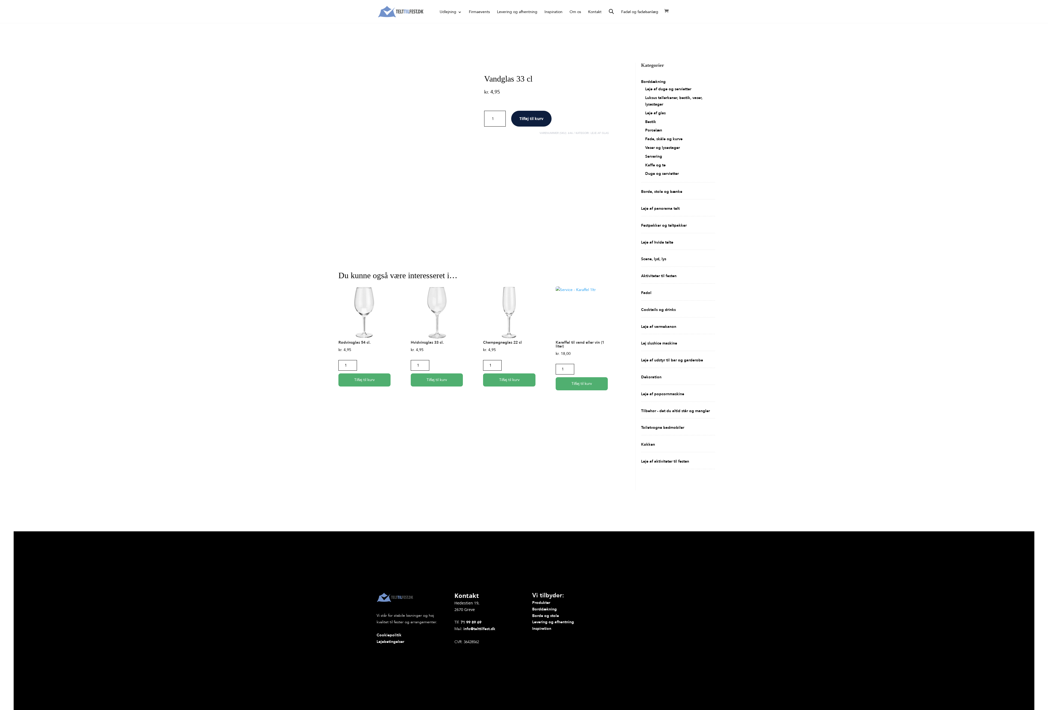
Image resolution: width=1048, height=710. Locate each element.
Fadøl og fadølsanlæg (639, 12)
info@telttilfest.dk (479, 628)
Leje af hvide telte (657, 242)
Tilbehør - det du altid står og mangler (675, 411)
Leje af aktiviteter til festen (665, 461)
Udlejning (448, 12)
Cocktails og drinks (658, 309)
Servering (653, 156)
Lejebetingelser (390, 641)
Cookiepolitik (389, 635)
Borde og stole (545, 615)
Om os (575, 12)
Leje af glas (600, 133)
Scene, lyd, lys (653, 259)
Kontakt (595, 12)
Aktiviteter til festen (659, 275)
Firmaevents (479, 12)
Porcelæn (653, 130)
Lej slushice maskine (659, 343)
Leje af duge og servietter (668, 89)
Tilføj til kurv (531, 118)
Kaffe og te (655, 165)
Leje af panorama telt (660, 208)
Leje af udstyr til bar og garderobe (672, 360)
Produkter (541, 602)
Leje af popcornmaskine (662, 394)
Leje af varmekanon (658, 326)
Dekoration (651, 377)
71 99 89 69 (471, 622)
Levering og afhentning (517, 12)
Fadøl (646, 292)
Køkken (648, 444)
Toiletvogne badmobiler (662, 427)
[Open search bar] (611, 11)
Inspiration (553, 12)
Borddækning (653, 81)
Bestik (650, 121)
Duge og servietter (662, 173)
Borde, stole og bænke (661, 191)
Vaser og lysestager (662, 147)
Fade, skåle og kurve (664, 139)
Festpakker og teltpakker (664, 225)
